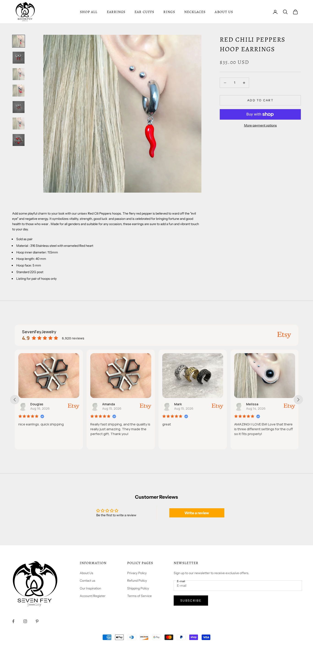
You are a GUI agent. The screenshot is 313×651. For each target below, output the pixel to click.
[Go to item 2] (18, 57)
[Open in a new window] (284, 335)
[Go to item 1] (18, 41)
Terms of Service (139, 596)
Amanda (108, 404)
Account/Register (92, 596)
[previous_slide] (14, 399)
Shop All (89, 11)
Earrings (116, 11)
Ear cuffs (144, 11)
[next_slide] (298, 399)
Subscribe (190, 600)
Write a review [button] (196, 513)
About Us (86, 573)
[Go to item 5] (18, 107)
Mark (178, 404)
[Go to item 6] (18, 123)
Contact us (87, 580)
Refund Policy (137, 580)
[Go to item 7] (18, 140)
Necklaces (195, 11)
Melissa (252, 404)
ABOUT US (224, 11)
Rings (169, 11)
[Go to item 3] (18, 74)
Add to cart (260, 100)
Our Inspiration (90, 588)
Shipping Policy (138, 588)
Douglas (36, 404)
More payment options (260, 125)
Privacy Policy (137, 573)
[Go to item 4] (18, 90)
